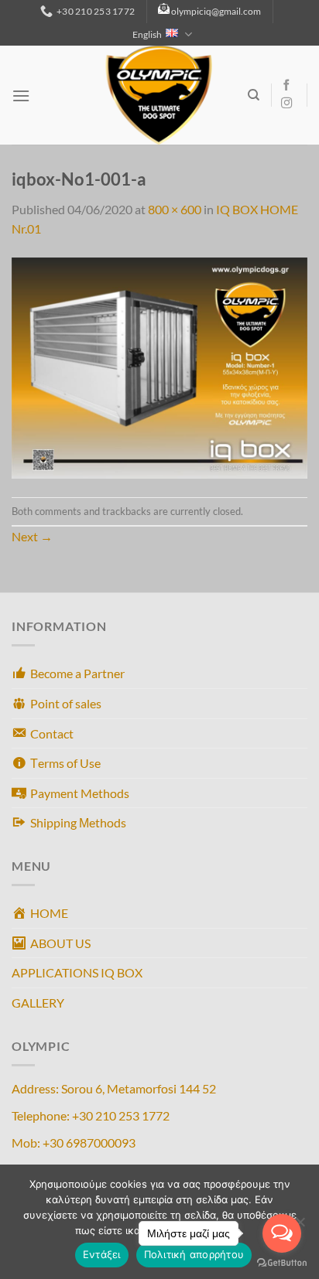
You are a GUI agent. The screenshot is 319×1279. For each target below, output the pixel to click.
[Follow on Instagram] (286, 103)
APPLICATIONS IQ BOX (77, 972)
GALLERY (38, 1002)
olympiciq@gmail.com (216, 11)
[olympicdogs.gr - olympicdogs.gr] (158, 95)
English (147, 34)
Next (32, 536)
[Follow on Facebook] (286, 86)
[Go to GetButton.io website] (282, 1263)
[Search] (253, 95)
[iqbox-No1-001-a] (159, 366)
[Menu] (21, 95)
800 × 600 (174, 209)
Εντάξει (102, 1254)
